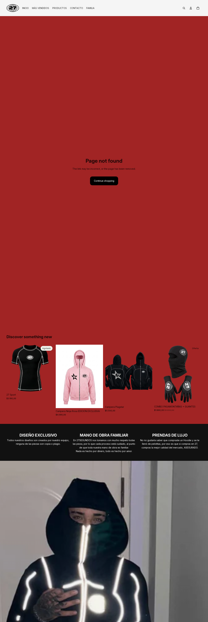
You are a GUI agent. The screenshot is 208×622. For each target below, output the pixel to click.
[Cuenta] (190, 8)
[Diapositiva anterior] (11, 368)
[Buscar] (184, 8)
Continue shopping (104, 180)
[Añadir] (196, 398)
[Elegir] (98, 403)
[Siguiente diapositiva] (49, 368)
